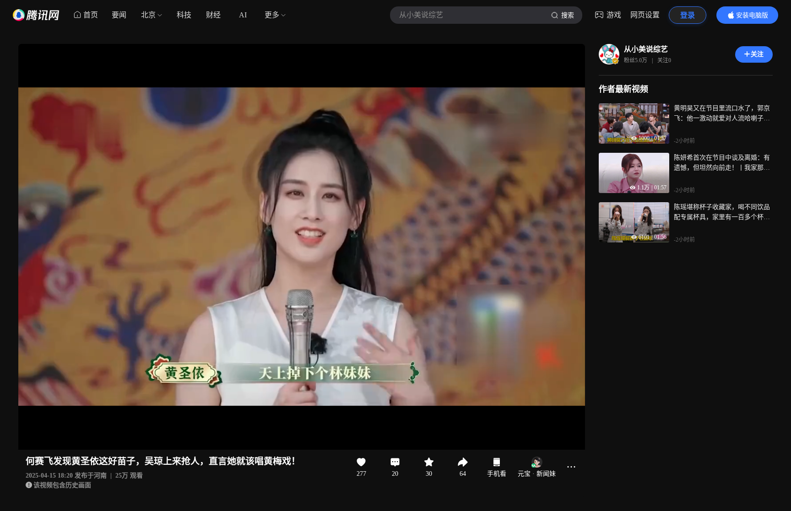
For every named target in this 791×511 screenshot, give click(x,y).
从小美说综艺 (646, 49)
